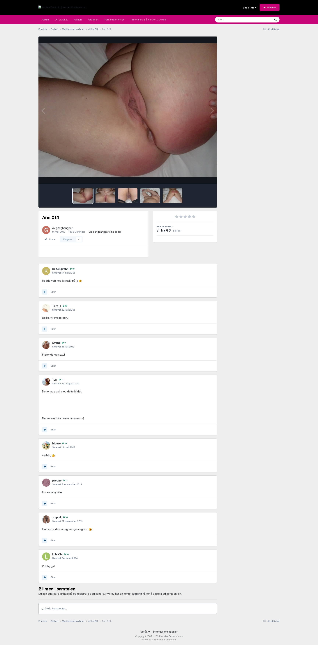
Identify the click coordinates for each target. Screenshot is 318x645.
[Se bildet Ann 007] (105, 195)
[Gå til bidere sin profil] (46, 445)
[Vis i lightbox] (127, 110)
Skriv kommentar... (55, 608)
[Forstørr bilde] (80, 280)
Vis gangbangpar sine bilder (105, 231)
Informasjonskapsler (165, 631)
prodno (57, 480)
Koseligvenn (60, 268)
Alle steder (260, 19)
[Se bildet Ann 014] (83, 195)
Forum (45, 19)
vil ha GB (164, 230)
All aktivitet (61, 19)
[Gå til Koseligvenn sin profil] (46, 271)
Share (51, 239)
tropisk (57, 517)
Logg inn (249, 7)
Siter (53, 291)
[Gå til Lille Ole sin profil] (46, 556)
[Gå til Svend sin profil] (46, 345)
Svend (56, 342)
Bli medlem (270, 7)
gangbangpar (64, 228)
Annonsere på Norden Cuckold (149, 19)
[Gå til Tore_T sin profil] (46, 308)
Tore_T (56, 305)
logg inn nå (139, 593)
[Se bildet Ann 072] (172, 195)
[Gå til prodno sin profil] (46, 483)
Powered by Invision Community (159, 639)
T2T (55, 379)
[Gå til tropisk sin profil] (46, 519)
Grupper (93, 19)
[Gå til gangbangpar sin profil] (46, 230)
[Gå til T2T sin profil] (46, 382)
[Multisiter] (44, 292)
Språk (144, 631)
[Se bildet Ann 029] (128, 195)
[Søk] (275, 19)
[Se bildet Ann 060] (150, 195)
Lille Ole (57, 554)
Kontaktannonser (114, 19)
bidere (56, 443)
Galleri (78, 19)
